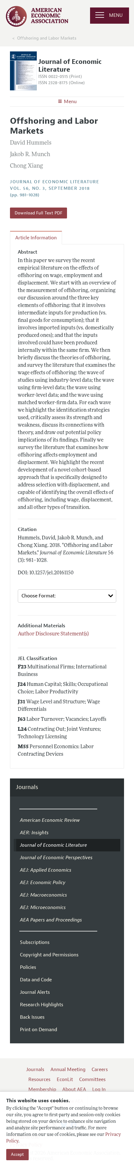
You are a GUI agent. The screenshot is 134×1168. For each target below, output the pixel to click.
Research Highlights (41, 1005)
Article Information (36, 238)
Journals (27, 787)
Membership (42, 1089)
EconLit (65, 1079)
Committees (92, 1079)
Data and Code (36, 980)
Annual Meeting (67, 1069)
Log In (99, 1089)
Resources (39, 1079)
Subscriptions (35, 942)
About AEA (74, 1089)
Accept (17, 1154)
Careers (100, 1069)
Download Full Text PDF (38, 213)
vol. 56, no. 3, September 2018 (50, 188)
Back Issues (32, 1017)
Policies (28, 967)
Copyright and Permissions (49, 955)
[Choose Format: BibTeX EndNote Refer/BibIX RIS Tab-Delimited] (67, 596)
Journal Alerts (35, 992)
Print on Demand (38, 1030)
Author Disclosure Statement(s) (53, 634)
